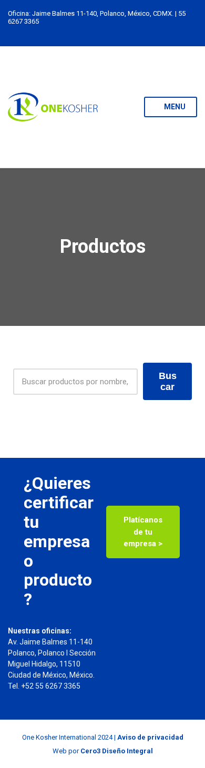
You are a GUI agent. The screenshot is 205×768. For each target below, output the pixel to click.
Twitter (102, 31)
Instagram (91, 31)
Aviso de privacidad (150, 737)
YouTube (124, 31)
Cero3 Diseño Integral (116, 751)
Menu (174, 107)
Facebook (113, 31)
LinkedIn (80, 31)
